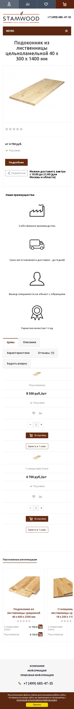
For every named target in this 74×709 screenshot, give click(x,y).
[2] (10, 129)
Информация (37, 670)
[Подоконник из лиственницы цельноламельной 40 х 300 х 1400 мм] (37, 95)
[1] (7, 129)
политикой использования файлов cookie (37, 700)
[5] (21, 129)
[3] (14, 129)
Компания (37, 666)
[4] (18, 129)
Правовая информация (37, 675)
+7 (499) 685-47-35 (59, 17)
